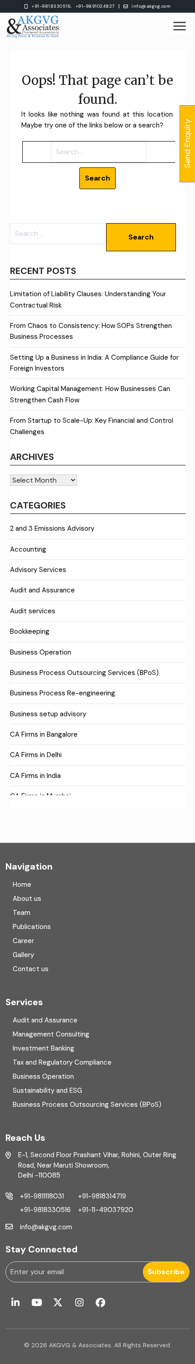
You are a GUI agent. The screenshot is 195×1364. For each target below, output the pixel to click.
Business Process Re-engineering (62, 693)
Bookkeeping (29, 631)
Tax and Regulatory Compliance (62, 1062)
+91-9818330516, (52, 6)
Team (21, 912)
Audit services (32, 611)
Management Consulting (51, 1034)
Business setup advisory (48, 714)
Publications (32, 926)
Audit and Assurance (42, 590)
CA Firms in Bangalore (44, 734)
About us (27, 898)
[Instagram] (79, 1303)
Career (23, 940)
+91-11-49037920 (105, 1209)
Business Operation (40, 652)
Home (22, 884)
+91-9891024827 (95, 6)
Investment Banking (43, 1048)
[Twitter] (58, 1303)
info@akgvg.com (151, 6)
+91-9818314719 (102, 1196)
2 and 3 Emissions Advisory (52, 528)
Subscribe (166, 1271)
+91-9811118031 (42, 1196)
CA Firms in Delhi (36, 754)
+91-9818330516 (45, 1209)
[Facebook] (100, 1303)
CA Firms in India (35, 775)
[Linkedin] (15, 1303)
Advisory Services (38, 569)
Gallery (23, 954)
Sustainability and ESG (47, 1090)
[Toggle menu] (180, 26)
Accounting (28, 549)
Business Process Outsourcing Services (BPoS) (84, 672)
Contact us (31, 968)
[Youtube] (36, 1303)
